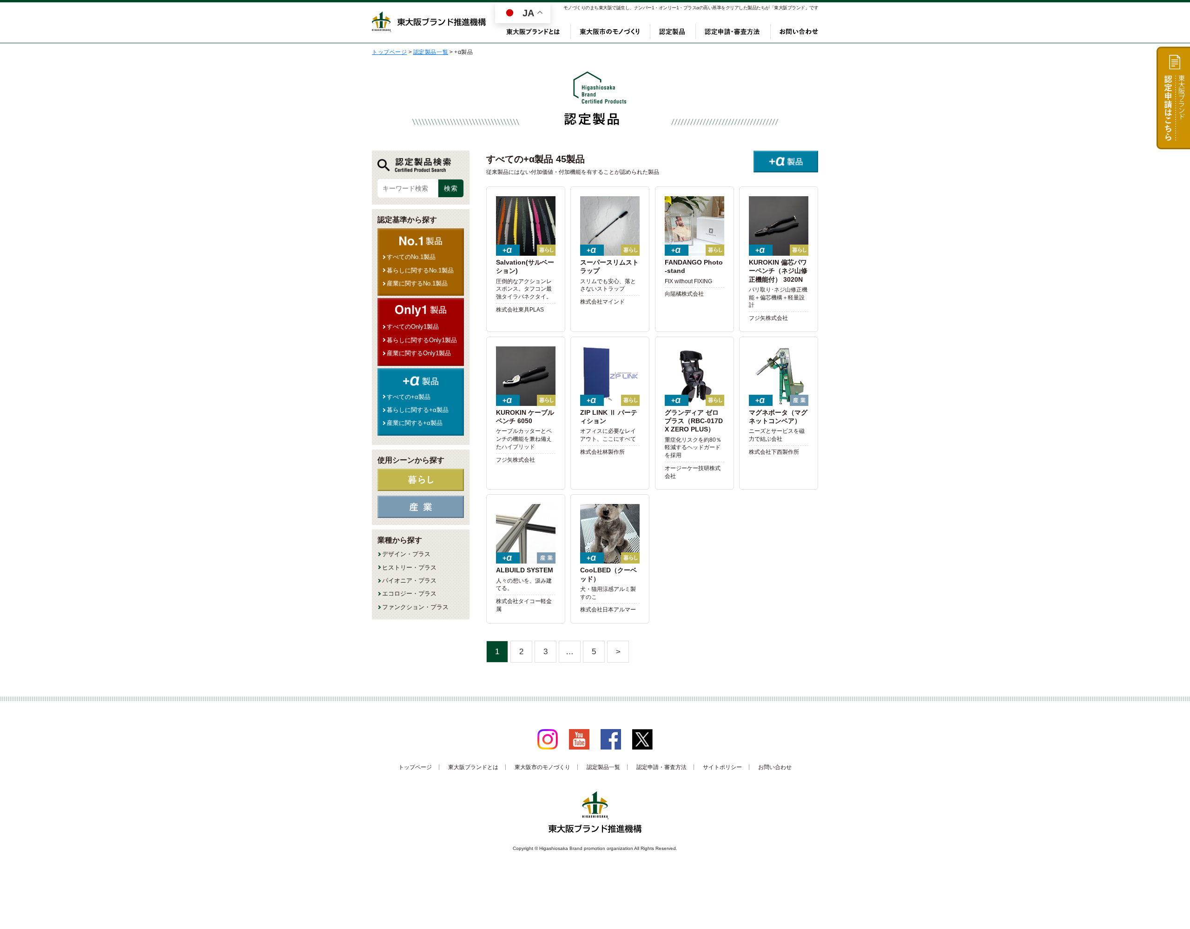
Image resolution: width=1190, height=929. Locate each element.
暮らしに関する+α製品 (418, 409)
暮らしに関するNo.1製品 (420, 270)
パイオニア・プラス (409, 580)
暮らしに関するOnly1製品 (422, 340)
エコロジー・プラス (409, 593)
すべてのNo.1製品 (411, 256)
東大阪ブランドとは (533, 31)
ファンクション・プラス (415, 607)
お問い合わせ (799, 31)
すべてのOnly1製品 (413, 326)
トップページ (415, 767)
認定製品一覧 (603, 767)
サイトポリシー (722, 767)
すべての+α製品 (408, 396)
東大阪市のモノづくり (609, 31)
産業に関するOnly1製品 (419, 353)
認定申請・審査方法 (732, 31)
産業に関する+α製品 (415, 422)
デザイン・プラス (406, 554)
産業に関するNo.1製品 (417, 283)
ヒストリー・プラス (409, 567)
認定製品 (672, 31)
